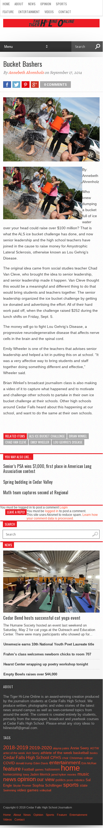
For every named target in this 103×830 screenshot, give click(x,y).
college (88, 758)
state (83, 785)
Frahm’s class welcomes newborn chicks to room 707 (47, 654)
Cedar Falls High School (26, 757)
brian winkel (78, 436)
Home (6, 4)
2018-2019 (15, 747)
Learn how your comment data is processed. (62, 516)
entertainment (64, 762)
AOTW (94, 748)
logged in (51, 511)
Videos (49, 11)
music (83, 774)
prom (70, 780)
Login (64, 507)
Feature (8, 11)
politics (61, 780)
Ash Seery (33, 753)
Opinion (45, 4)
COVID (9, 763)
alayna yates (61, 748)
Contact (64, 11)
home (70, 767)
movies (71, 774)
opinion (26, 779)
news (9, 779)
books (94, 753)
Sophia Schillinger (47, 785)
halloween (52, 769)
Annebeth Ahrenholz (26, 72)
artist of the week (14, 753)
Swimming (9, 790)
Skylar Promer (22, 785)
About (18, 4)
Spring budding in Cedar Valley (27, 482)
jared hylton (58, 774)
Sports (61, 4)
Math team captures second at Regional (35, 492)
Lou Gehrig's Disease (67, 442)
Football (28, 769)
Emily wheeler (40, 442)
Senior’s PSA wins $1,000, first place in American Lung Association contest (47, 468)
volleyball (45, 790)
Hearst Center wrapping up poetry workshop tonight (45, 664)
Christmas (76, 758)
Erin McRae (88, 763)
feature (12, 769)
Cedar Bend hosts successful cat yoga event (41, 617)
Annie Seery (79, 748)
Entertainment (29, 11)
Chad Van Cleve (15, 442)
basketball (81, 753)
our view (46, 779)
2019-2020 (40, 747)
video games (27, 790)
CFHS (55, 757)
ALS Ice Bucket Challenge (47, 436)
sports (71, 785)
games (39, 769)
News (32, 4)
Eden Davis (40, 763)
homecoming (12, 774)
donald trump (24, 763)
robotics (79, 780)
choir (65, 758)
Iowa (26, 774)
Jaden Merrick (40, 774)
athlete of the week (56, 753)
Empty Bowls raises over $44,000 (30, 674)
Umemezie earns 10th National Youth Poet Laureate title (48, 644)
